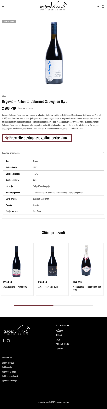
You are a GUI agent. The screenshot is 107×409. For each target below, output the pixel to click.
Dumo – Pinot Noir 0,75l (48, 286)
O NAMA (59, 335)
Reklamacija (7, 367)
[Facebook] (3, 341)
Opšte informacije (9, 380)
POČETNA (59, 330)
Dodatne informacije (11, 153)
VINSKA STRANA (62, 344)
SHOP (58, 339)
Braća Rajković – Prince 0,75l (15, 286)
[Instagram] (8, 341)
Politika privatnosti (10, 376)
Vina (4, 96)
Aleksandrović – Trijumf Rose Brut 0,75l (87, 288)
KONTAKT (59, 348)
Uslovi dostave (8, 362)
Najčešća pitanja (9, 371)
